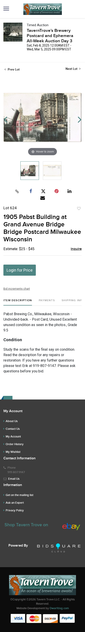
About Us (12, 421)
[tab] (17, 302)
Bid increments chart (16, 288)
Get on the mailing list (19, 495)
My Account (13, 436)
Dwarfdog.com (59, 608)
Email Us (13, 479)
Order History (15, 444)
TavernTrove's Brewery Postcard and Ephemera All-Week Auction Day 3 (50, 36)
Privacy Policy (15, 510)
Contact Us (13, 429)
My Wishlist (13, 452)
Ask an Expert (15, 503)
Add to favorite (79, 208)
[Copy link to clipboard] (17, 191)
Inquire (76, 249)
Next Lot (72, 69)
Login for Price (20, 270)
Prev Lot (13, 69)
